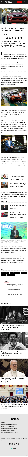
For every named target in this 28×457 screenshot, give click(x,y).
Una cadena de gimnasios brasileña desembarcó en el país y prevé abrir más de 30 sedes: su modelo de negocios (15, 290)
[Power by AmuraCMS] (14, 448)
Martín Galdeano (15, 272)
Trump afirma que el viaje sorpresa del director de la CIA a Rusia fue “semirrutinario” (12, 327)
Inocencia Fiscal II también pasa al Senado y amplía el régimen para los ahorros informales (14, 406)
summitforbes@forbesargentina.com (11, 428)
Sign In (25, 1)
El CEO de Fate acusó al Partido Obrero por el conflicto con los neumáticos (18, 207)
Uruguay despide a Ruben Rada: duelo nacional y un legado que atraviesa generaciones (12, 353)
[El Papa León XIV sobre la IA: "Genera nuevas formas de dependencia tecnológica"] (14, 368)
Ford (7, 272)
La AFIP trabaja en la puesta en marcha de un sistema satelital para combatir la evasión (18, 185)
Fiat (3, 272)
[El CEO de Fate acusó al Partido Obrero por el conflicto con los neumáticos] (4, 207)
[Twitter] (10, 38)
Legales (18, 438)
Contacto (13, 437)
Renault (24, 272)
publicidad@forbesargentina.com (11, 424)
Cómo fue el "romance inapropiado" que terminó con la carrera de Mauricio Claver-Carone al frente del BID (18, 177)
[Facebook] (12, 38)
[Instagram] (14, 444)
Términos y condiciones (10, 438)
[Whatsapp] (7, 38)
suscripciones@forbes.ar (10, 430)
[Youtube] (16, 444)
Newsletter (8, 437)
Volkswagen (11, 275)
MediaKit (3, 437)
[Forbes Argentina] (7, 2)
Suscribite (19, 1)
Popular (6, 281)
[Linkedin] (21, 38)
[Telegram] (18, 38)
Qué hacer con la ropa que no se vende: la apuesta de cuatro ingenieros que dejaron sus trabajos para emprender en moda (15, 295)
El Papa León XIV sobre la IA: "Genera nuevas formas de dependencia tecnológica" (12, 379)
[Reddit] (15, 38)
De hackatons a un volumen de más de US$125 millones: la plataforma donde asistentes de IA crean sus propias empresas (15, 285)
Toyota (3, 275)
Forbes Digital (4, 32)
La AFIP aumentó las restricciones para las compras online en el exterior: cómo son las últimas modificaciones (18, 215)
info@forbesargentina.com (9, 426)
